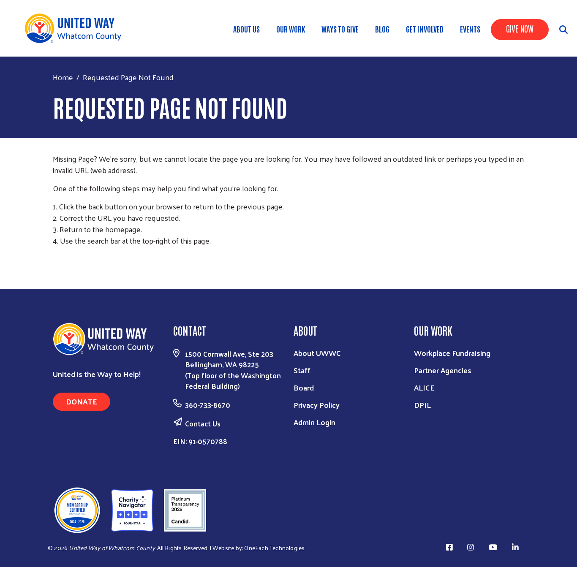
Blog (382, 29)
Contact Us (202, 423)
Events (470, 29)
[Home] (76, 28)
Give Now (519, 28)
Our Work (290, 29)
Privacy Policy (317, 404)
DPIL (422, 404)
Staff (302, 370)
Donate (81, 401)
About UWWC (317, 352)
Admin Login (314, 422)
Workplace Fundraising (452, 352)
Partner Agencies (442, 370)
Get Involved (425, 29)
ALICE (424, 387)
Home (63, 77)
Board (304, 387)
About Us (246, 29)
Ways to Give (340, 29)
